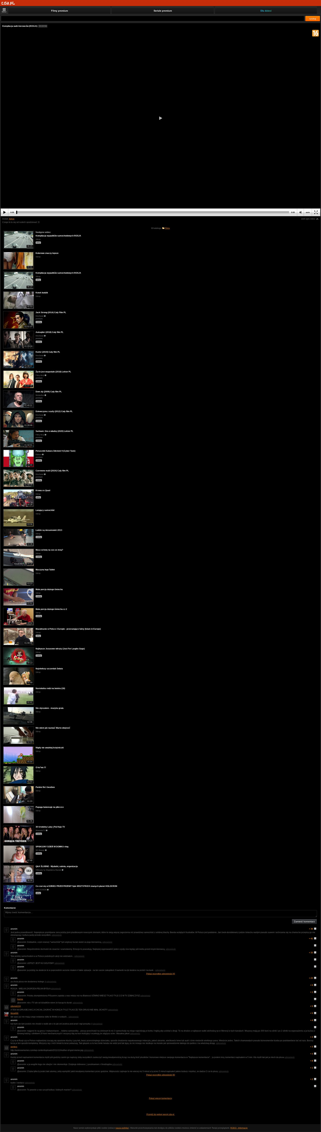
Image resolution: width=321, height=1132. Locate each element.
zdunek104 (16, 1006)
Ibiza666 (14, 1013)
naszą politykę (122, 1128)
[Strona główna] (8, 3)
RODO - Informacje (239, 1128)
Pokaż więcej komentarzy (160, 1098)
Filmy (167, 228)
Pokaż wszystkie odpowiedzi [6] (160, 1075)
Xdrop (11, 219)
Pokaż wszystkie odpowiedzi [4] (160, 974)
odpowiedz (57, 935)
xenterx (14, 1047)
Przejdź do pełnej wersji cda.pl (160, 1114)
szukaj (312, 18)
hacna (20, 999)
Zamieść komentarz (304, 921)
